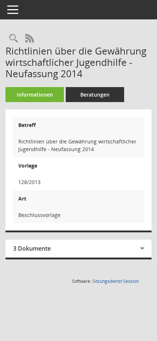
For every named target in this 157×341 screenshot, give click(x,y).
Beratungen (95, 94)
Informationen (35, 94)
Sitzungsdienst (115, 281)
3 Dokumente (32, 248)
